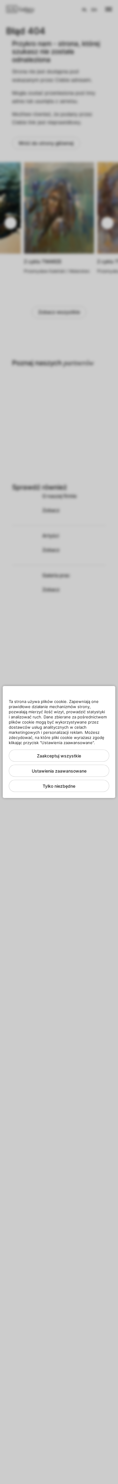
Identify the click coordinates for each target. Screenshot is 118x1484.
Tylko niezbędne (59, 786)
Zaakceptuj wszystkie (59, 755)
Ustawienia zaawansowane (59, 770)
